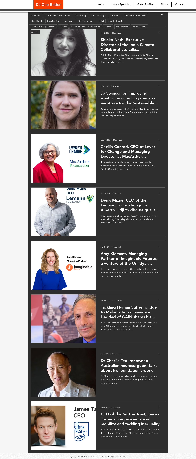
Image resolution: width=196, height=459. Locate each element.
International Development (58, 15)
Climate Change (98, 15)
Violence (34, 32)
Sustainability (53, 21)
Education (115, 15)
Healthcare (69, 21)
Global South (36, 21)
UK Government (85, 21)
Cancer (63, 26)
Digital (101, 21)
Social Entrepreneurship (135, 15)
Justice (108, 26)
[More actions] (159, 33)
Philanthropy (80, 15)
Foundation (36, 15)
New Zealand (122, 26)
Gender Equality (116, 21)
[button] (161, 14)
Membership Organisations (43, 26)
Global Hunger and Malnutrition (85, 26)
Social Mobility (139, 26)
